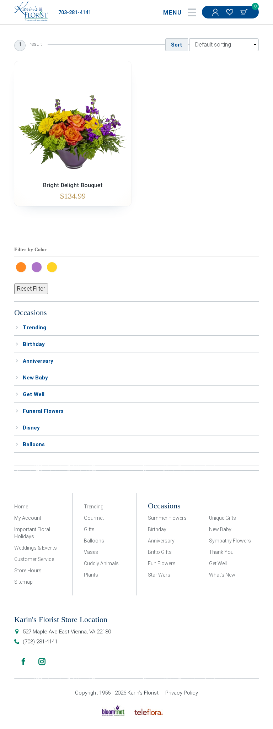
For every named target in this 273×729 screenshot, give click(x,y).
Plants (91, 575)
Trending (34, 327)
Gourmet (94, 518)
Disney (31, 428)
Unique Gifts (222, 518)
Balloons (34, 444)
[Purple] (38, 266)
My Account (216, 12)
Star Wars (159, 575)
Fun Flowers (162, 563)
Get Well (33, 394)
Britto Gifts (160, 552)
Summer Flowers (167, 518)
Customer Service (34, 559)
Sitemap (23, 582)
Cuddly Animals (101, 563)
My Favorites (230, 12)
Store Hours (28, 570)
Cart (244, 12)
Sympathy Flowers (230, 541)
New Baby (35, 377)
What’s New (222, 575)
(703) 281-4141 (40, 641)
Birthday (34, 344)
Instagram (42, 661)
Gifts (89, 529)
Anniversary (38, 361)
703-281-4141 (74, 13)
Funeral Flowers (43, 411)
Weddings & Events (35, 548)
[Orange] (23, 266)
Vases (91, 552)
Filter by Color (30, 249)
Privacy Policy (181, 693)
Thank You (221, 552)
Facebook (23, 661)
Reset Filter (31, 288)
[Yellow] (53, 266)
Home (21, 506)
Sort (176, 45)
